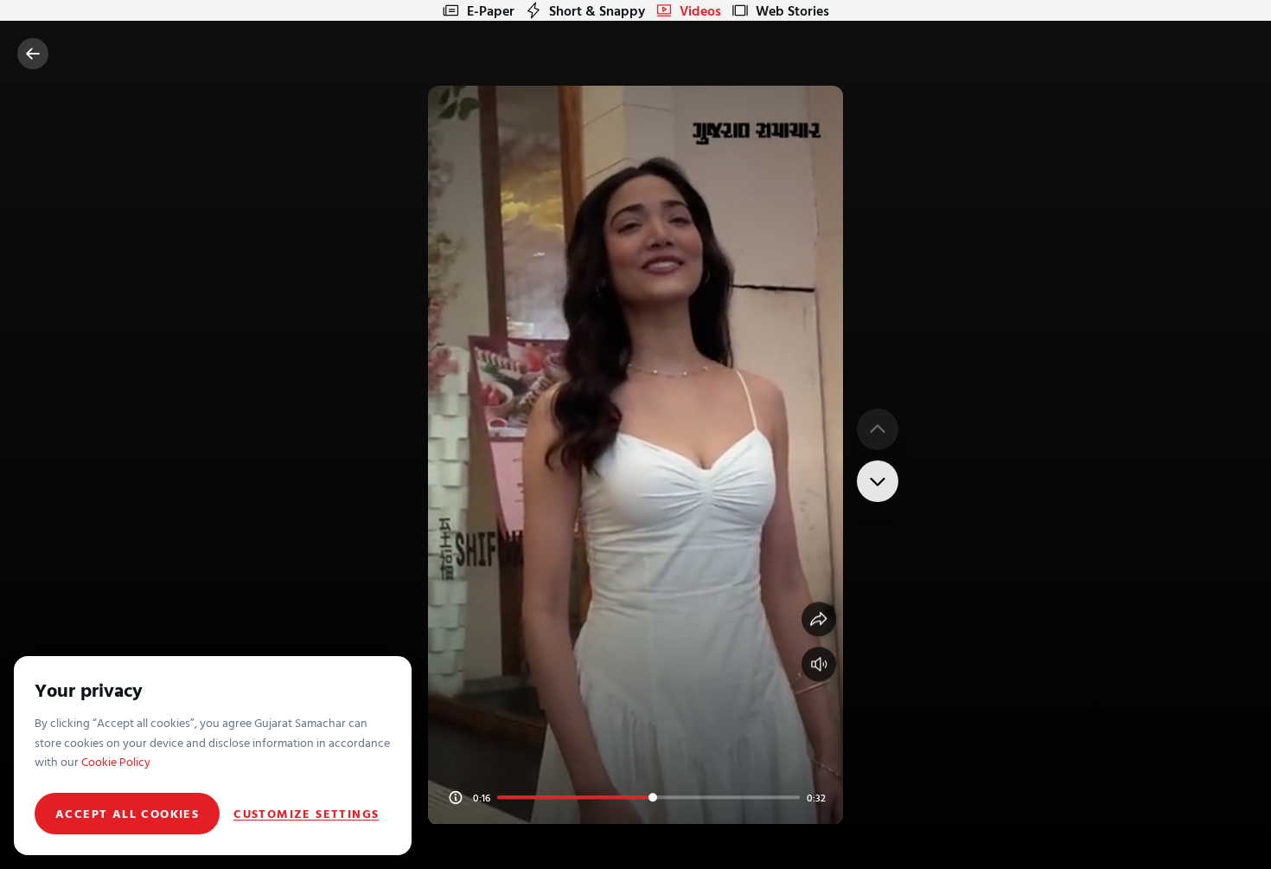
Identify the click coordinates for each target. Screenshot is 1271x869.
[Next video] (877, 481)
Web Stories (792, 10)
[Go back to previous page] (32, 53)
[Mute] (819, 664)
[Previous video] (877, 429)
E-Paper (490, 10)
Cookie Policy (115, 761)
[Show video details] (455, 797)
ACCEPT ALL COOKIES (127, 813)
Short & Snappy (597, 10)
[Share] (819, 619)
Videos (700, 10)
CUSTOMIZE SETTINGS (306, 813)
